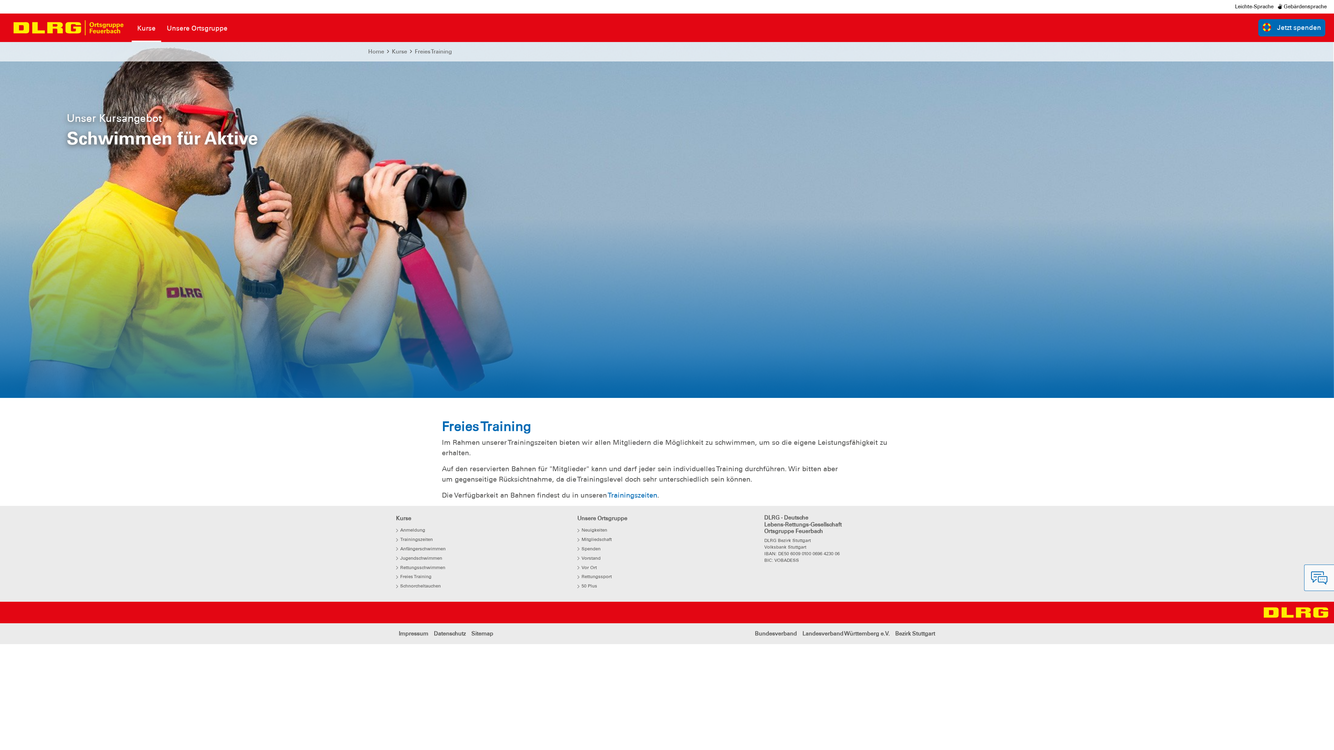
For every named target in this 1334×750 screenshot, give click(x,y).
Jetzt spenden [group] (1299, 28)
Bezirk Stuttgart (915, 633)
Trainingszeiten (632, 495)
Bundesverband (776, 633)
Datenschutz (450, 633)
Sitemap (482, 633)
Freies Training (433, 51)
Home (376, 51)
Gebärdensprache (1304, 6)
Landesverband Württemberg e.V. (846, 633)
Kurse (399, 51)
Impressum (413, 633)
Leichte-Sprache (1254, 6)
